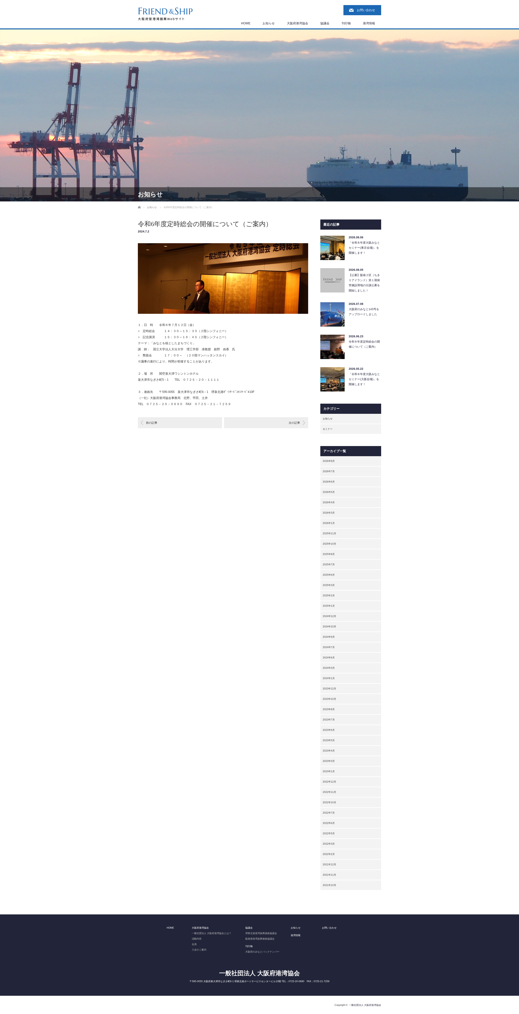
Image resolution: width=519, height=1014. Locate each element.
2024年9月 (329, 636)
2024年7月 (329, 647)
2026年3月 (329, 512)
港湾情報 (369, 23)
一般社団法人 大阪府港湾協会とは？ (211, 933)
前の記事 (151, 422)
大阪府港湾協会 (297, 23)
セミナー (327, 429)
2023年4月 (329, 750)
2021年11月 (329, 874)
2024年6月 (329, 657)
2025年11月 (329, 533)
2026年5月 (329, 492)
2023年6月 (329, 730)
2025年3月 (329, 585)
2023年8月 (329, 709)
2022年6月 (329, 823)
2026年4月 (329, 502)
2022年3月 (329, 843)
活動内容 (197, 939)
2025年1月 (329, 605)
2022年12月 (329, 781)
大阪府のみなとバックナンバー (262, 952)
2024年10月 (329, 626)
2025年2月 (329, 595)
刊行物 (346, 23)
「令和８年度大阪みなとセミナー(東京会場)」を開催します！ (364, 247)
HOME (245, 23)
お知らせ (269, 23)
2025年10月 (329, 543)
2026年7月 (329, 471)
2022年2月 (329, 854)
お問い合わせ (366, 10)
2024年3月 (329, 668)
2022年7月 (329, 812)
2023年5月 (329, 740)
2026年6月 (329, 481)
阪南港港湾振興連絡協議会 (260, 939)
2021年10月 (329, 885)
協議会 (324, 23)
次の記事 (294, 422)
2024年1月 (329, 678)
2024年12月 (329, 616)
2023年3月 (329, 761)
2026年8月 (329, 461)
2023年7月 (329, 719)
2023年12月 (329, 688)
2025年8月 (329, 554)
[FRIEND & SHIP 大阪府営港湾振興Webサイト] (165, 14)
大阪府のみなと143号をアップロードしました (364, 312)
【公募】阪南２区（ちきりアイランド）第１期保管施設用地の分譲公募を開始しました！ (364, 282)
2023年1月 (329, 771)
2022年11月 (329, 792)
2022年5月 (329, 833)
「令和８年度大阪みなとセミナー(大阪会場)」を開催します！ (364, 379)
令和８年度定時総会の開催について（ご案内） (364, 344)
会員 (194, 944)
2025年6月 (329, 574)
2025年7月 (329, 564)
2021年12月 (329, 864)
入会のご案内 (199, 949)
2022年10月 (329, 802)
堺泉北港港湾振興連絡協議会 (261, 933)
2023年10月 (329, 699)
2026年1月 (329, 523)
